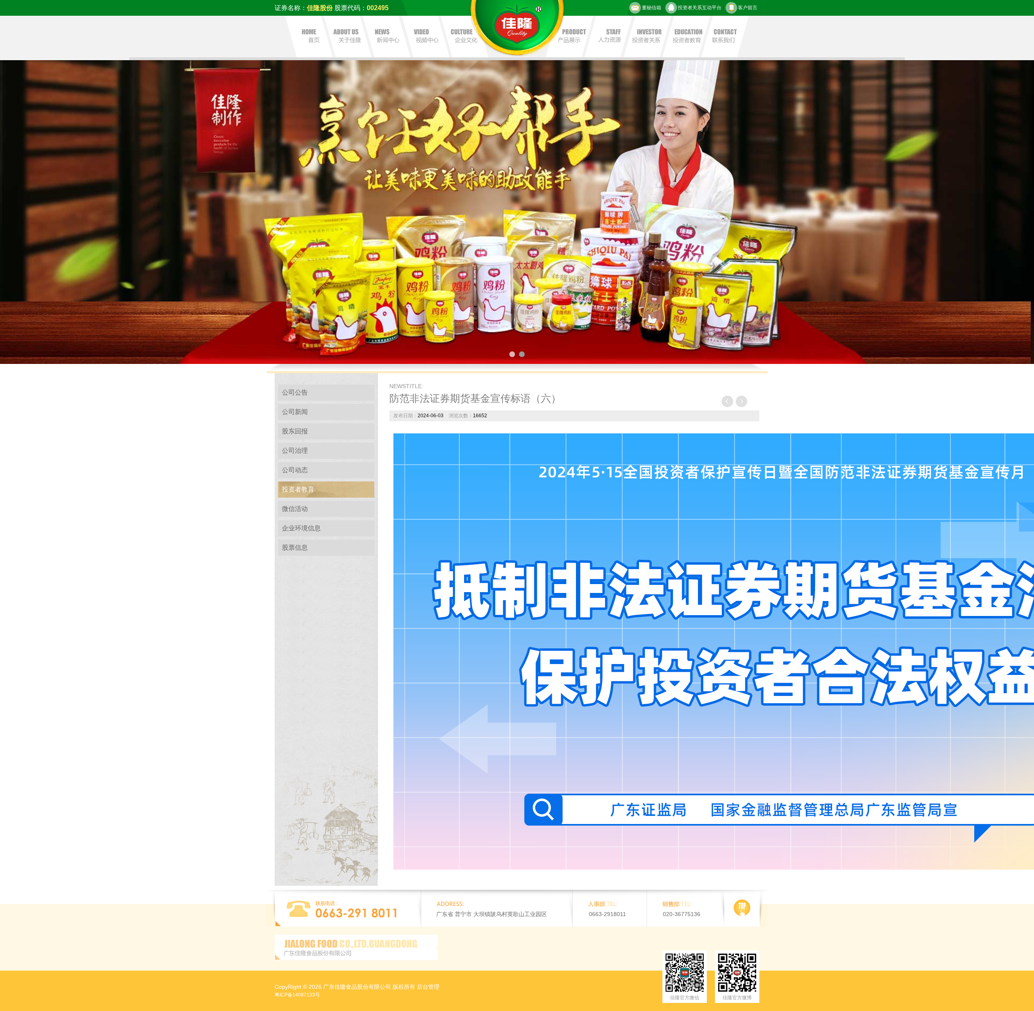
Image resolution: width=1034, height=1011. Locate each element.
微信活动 (295, 508)
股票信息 (295, 547)
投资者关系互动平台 (699, 8)
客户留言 (747, 8)
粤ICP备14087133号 (297, 995)
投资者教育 (298, 489)
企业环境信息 (301, 528)
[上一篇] (727, 401)
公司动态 (295, 470)
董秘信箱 (651, 8)
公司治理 (295, 450)
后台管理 (428, 987)
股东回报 (295, 431)
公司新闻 (295, 411)
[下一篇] (741, 401)
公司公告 (295, 392)
